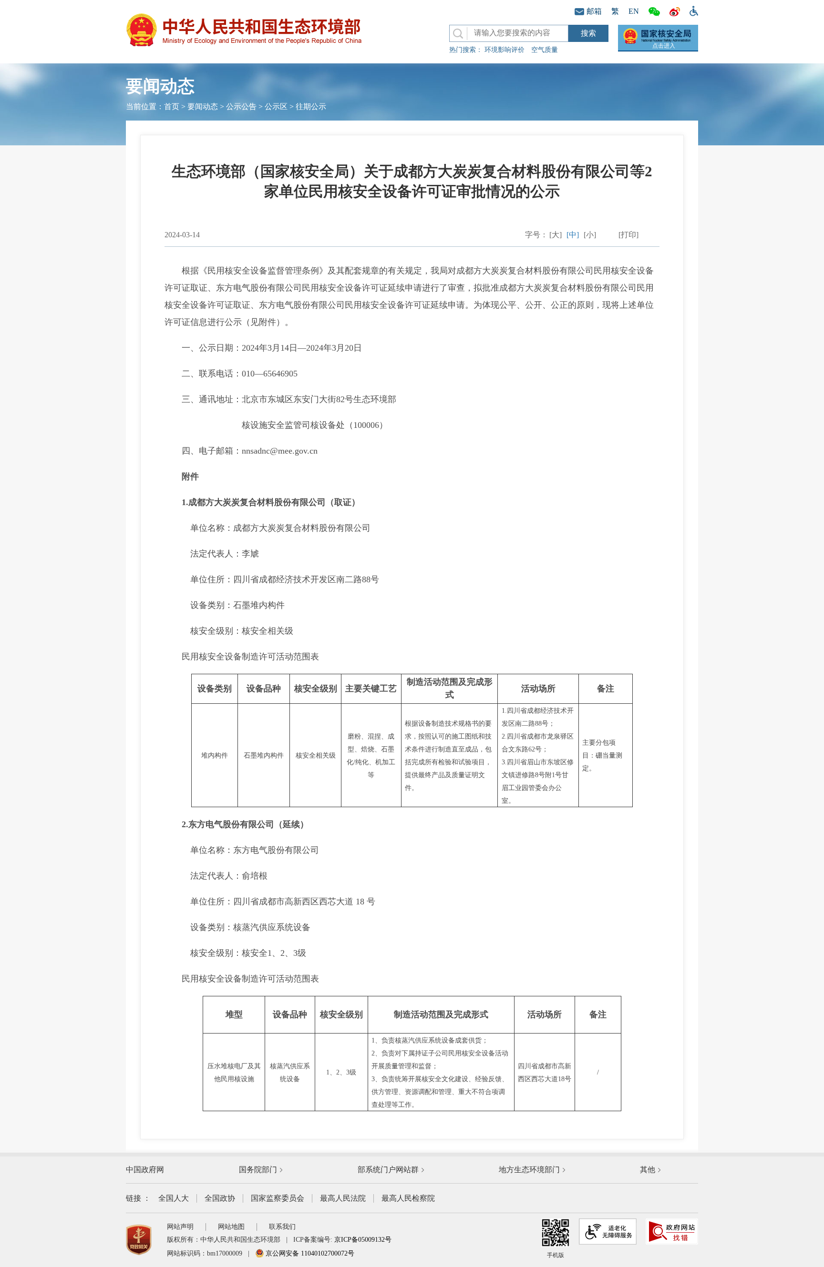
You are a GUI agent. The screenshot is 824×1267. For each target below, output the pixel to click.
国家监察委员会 (277, 1198)
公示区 (276, 106)
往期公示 (311, 106)
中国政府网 (145, 1170)
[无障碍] (691, 10)
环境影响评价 (504, 49)
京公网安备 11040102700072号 (309, 1253)
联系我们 (282, 1226)
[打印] (628, 235)
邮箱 (594, 11)
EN (633, 11)
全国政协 (220, 1198)
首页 (171, 106)
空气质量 (544, 49)
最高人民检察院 (408, 1198)
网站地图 (231, 1226)
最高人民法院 (343, 1198)
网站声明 (180, 1226)
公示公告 (241, 106)
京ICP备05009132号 (362, 1239)
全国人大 (173, 1198)
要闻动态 (202, 106)
